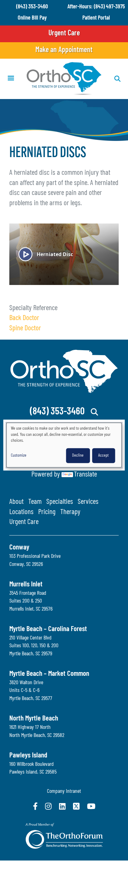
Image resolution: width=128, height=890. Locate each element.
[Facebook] (35, 806)
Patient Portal (96, 18)
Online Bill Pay (32, 18)
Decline (78, 455)
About (16, 502)
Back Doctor (24, 318)
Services (88, 502)
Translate (85, 474)
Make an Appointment (64, 50)
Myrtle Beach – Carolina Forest (48, 629)
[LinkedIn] (62, 806)
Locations (21, 512)
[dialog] (64, 445)
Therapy (70, 512)
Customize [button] (18, 455)
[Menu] (10, 78)
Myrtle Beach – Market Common (49, 674)
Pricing (47, 512)
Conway (19, 547)
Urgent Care (64, 33)
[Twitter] (76, 806)
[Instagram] (48, 806)
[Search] (94, 412)
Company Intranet (64, 791)
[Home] (64, 79)
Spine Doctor (25, 328)
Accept (103, 455)
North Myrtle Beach (33, 718)
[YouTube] (91, 806)
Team (35, 502)
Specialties (59, 502)
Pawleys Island (28, 755)
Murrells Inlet (26, 584)
